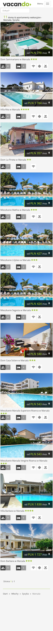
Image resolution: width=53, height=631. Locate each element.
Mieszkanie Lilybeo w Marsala (15, 260)
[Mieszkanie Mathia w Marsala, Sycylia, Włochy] (26, 189)
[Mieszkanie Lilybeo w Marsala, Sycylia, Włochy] (26, 240)
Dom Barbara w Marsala (12, 560)
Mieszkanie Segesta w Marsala (15, 310)
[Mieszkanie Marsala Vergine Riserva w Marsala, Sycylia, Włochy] (26, 440)
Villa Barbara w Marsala (12, 510)
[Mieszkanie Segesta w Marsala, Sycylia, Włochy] (26, 290)
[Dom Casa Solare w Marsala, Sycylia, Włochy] (26, 340)
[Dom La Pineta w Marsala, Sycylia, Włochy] (26, 139)
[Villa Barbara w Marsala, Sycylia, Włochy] (26, 491)
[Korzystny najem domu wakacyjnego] (17, 3)
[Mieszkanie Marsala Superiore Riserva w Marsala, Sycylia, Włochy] (26, 390)
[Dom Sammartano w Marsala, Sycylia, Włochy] (26, 39)
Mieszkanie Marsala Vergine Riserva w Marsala (23, 460)
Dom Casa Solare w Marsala (14, 360)
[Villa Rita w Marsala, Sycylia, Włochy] (26, 89)
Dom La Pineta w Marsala (13, 159)
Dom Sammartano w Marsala (15, 59)
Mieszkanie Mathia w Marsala (15, 209)
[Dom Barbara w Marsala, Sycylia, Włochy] (26, 541)
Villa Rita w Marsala (10, 109)
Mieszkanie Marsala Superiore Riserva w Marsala (24, 410)
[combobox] (15, 10)
